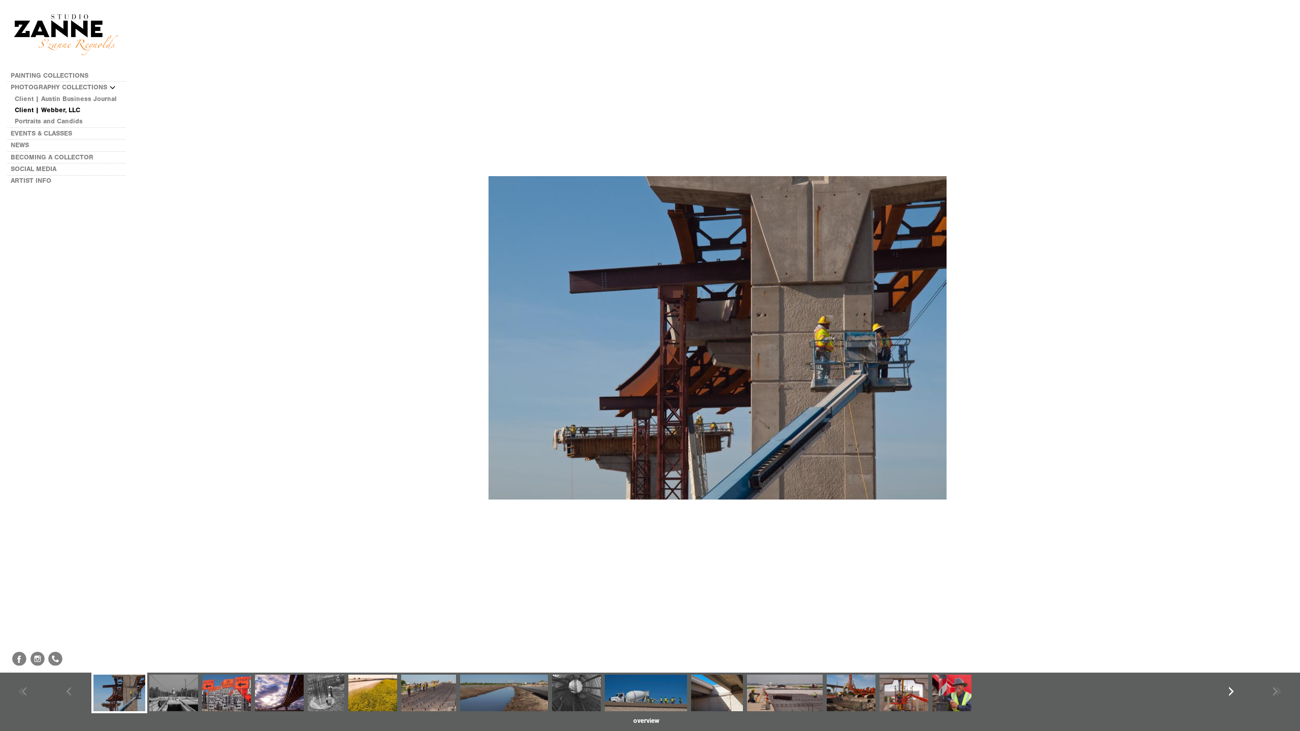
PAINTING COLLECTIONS (50, 75)
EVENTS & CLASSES (42, 133)
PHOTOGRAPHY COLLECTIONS (60, 87)
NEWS (21, 145)
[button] (646, 720)
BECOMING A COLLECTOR (53, 157)
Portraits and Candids (49, 121)
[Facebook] (19, 659)
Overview (646, 720)
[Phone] (55, 659)
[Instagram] (37, 659)
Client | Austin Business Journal (66, 99)
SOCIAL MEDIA (34, 169)
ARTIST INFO (32, 180)
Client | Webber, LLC (47, 110)
